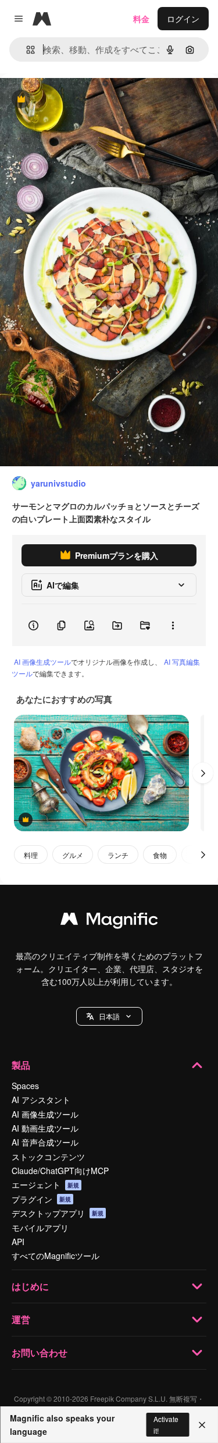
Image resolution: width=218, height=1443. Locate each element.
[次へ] (202, 773)
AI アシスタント (41, 1099)
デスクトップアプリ (57, 1213)
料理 (31, 855)
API (18, 1241)
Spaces (25, 1085)
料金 (141, 18)
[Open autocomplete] (26, 49)
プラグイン (41, 1199)
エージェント (45, 1184)
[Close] (202, 1425)
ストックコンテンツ (48, 1156)
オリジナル (80, 100)
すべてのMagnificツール (55, 1255)
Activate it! (165, 1424)
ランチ (118, 855)
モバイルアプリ (40, 1227)
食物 (160, 855)
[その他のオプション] (172, 625)
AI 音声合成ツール (45, 1142)
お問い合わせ (39, 1352)
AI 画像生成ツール (42, 661)
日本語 (109, 1016)
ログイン (183, 18)
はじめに (30, 1286)
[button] (109, 1016)
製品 (21, 1065)
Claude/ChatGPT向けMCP (60, 1170)
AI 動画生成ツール (45, 1128)
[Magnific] (109, 921)
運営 (21, 1319)
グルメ (72, 855)
